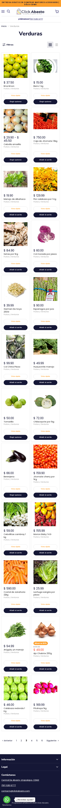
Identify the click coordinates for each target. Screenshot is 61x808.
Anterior (7, 740)
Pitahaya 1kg (40, 708)
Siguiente (52, 740)
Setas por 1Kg (11, 253)
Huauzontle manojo (43, 366)
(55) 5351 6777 (36, 19)
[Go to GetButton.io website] (6, 805)
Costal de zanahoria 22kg (14, 593)
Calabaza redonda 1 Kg (14, 710)
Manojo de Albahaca (14, 199)
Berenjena (9, 476)
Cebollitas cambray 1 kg (15, 536)
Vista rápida (15, 95)
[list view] (56, 45)
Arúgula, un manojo (14, 649)
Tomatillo (9, 421)
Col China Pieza (12, 366)
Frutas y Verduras (11, 88)
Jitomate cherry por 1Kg (44, 478)
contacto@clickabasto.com (15, 791)
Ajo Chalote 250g (42, 653)
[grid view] (50, 45)
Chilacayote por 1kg (43, 421)
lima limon (9, 86)
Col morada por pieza (45, 253)
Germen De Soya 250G (13, 310)
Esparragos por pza (43, 308)
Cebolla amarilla (12, 144)
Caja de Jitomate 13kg (45, 140)
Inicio (4, 26)
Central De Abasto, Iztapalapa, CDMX (20, 780)
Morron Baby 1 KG (42, 534)
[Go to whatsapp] (6, 799)
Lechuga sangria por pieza (44, 593)
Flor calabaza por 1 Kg (44, 199)
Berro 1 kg (38, 86)
